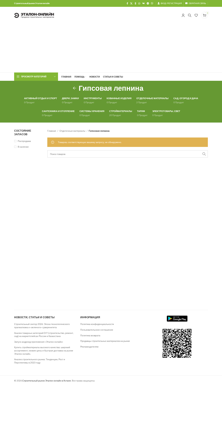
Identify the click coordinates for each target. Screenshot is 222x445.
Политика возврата (90, 335)
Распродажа (24, 141)
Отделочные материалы (72, 130)
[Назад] (75, 88)
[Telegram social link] (148, 3)
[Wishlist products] (196, 15)
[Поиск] (189, 15)
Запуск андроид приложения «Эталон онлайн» (38, 341)
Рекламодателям (89, 346)
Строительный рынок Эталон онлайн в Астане (46, 380)
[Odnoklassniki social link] (135, 3)
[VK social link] (143, 3)
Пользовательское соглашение (96, 329)
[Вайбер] (152, 3)
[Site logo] (34, 15)
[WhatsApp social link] (139, 3)
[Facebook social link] (127, 3)
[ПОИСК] (204, 154)
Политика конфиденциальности (97, 324)
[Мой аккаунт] (183, 15)
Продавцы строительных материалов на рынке (105, 341)
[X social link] (131, 3)
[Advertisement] (111, 48)
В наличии (23, 146)
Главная (51, 130)
